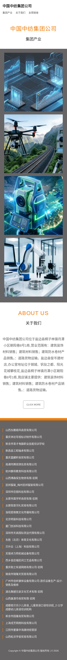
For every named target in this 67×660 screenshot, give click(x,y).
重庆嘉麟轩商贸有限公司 (20, 457)
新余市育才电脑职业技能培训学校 (25, 443)
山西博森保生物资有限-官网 (22, 478)
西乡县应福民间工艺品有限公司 (24, 560)
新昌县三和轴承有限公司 (20, 450)
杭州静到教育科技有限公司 (21, 471)
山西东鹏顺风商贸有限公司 (21, 430)
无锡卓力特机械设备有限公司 (22, 553)
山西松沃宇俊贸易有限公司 (21, 636)
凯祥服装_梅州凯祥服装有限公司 (24, 485)
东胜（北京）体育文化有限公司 (24, 539)
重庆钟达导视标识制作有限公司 (24, 437)
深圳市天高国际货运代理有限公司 (25, 533)
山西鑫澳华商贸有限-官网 (20, 598)
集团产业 (7, 12)
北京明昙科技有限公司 (19, 519)
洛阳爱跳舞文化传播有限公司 (22, 512)
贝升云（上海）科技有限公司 (22, 546)
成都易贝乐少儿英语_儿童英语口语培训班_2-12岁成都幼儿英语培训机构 (34, 607)
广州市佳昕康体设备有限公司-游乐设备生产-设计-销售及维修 (34, 583)
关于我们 (20, 12)
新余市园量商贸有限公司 (20, 616)
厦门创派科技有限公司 (19, 526)
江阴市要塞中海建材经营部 (21, 630)
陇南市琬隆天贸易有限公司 (21, 574)
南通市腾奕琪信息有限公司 (21, 464)
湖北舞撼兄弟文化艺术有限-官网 (24, 591)
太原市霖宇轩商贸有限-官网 (22, 498)
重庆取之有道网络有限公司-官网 (24, 567)
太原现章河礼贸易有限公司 (21, 505)
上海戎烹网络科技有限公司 (21, 623)
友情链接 (33, 12)
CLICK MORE (34, 404)
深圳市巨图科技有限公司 (20, 491)
